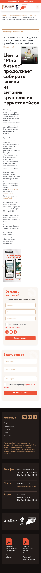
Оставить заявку (20, 338)
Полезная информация (18, 15)
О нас (6, 433)
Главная (4, 15)
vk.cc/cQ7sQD (8, 194)
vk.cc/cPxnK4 (8, 198)
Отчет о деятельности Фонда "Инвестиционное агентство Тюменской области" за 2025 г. (29, 554)
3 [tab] (14, 284)
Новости (32, 15)
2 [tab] (12, 284)
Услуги (6, 423)
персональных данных (13, 327)
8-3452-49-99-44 (24, 469)
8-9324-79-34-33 (29, 472)
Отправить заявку (20, 392)
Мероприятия (9, 426)
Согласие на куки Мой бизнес (21, 447)
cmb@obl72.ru (23, 483)
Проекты (7, 429)
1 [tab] (10, 284)
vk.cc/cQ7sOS (13, 189)
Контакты (7, 436)
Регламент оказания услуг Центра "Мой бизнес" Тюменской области (11, 551)
